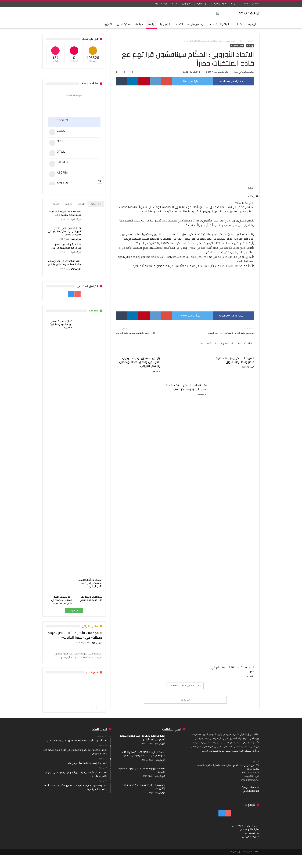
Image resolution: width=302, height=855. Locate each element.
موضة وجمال (200, 3)
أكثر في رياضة (206, 343)
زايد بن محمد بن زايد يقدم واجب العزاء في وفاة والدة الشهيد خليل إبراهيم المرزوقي (139, 362)
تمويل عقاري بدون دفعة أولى (245, 825)
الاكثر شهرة (96, 204)
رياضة (155, 3)
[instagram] (46, 4)
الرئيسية (251, 41)
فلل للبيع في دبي (251, 832)
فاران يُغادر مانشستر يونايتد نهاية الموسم (135, 330)
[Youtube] (52, 4)
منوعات (233, 3)
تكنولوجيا (186, 3)
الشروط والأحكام (251, 791)
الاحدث (81, 204)
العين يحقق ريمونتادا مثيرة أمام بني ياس (232, 669)
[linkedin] (132, 81)
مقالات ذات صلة (246, 343)
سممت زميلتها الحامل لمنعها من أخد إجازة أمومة (231, 330)
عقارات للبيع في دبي (249, 829)
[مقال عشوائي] (55, 24)
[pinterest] (144, 81)
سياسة (164, 3)
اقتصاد (175, 3)
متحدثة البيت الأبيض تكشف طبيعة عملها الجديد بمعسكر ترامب (186, 387)
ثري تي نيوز (240, 72)
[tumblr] (121, 81)
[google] (166, 81)
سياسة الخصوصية (250, 787)
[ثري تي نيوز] (248, 11)
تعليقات (69, 204)
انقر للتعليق (185, 699)
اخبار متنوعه (237, 45)
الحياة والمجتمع (218, 3)
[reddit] (155, 81)
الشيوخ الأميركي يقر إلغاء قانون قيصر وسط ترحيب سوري (234, 360)
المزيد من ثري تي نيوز (225, 343)
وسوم (56, 204)
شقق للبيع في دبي (250, 836)
